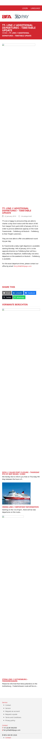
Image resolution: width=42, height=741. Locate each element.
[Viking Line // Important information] (16, 493)
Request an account (12, 711)
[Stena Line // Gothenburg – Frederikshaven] (13, 596)
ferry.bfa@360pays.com (23, 266)
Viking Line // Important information (20, 507)
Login (25, 8)
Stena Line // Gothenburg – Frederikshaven (15, 680)
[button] (6, 293)
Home (4, 33)
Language (35, 8)
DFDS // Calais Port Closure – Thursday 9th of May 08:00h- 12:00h (20, 473)
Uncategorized (26, 216)
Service (8, 708)
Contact (8, 705)
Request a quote (11, 714)
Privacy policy (10, 720)
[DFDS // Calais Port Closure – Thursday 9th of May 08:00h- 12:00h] (21, 389)
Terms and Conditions (13, 717)
